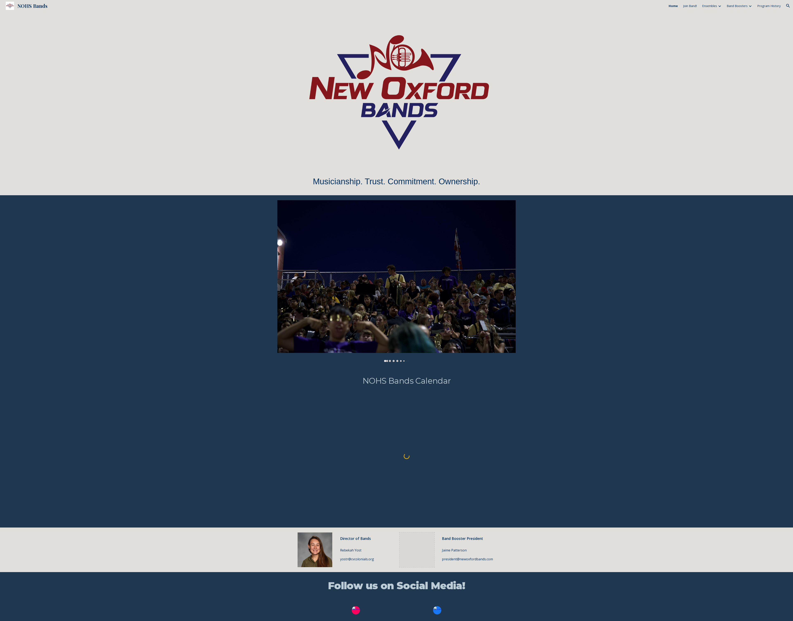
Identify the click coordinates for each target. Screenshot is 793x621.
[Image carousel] (396, 281)
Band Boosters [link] (737, 6)
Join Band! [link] (690, 6)
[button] (788, 6)
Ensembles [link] (709, 6)
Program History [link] (769, 6)
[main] (396, 181)
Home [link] (673, 6)
